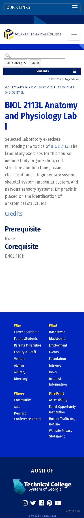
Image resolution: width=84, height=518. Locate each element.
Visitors (19, 359)
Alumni (19, 365)
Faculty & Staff (25, 352)
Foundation (57, 359)
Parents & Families (27, 345)
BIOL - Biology (58, 87)
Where (19, 393)
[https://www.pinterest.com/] (49, 503)
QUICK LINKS (18, 7)
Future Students (26, 338)
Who (17, 325)
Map (17, 406)
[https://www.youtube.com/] (58, 503)
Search (35, 62)
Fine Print (56, 393)
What (53, 325)
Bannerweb (57, 332)
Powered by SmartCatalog (42, 515)
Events (54, 352)
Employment (58, 345)
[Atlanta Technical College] (32, 34)
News (53, 372)
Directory (21, 379)
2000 (72, 87)
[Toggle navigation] (74, 36)
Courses (42, 87)
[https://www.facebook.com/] (41, 503)
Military (19, 372)
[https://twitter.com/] (33, 503)
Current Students (26, 332)
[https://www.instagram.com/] (25, 503)
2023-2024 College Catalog (19, 87)
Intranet (55, 365)
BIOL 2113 (59, 146)
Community (22, 400)
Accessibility (58, 400)
